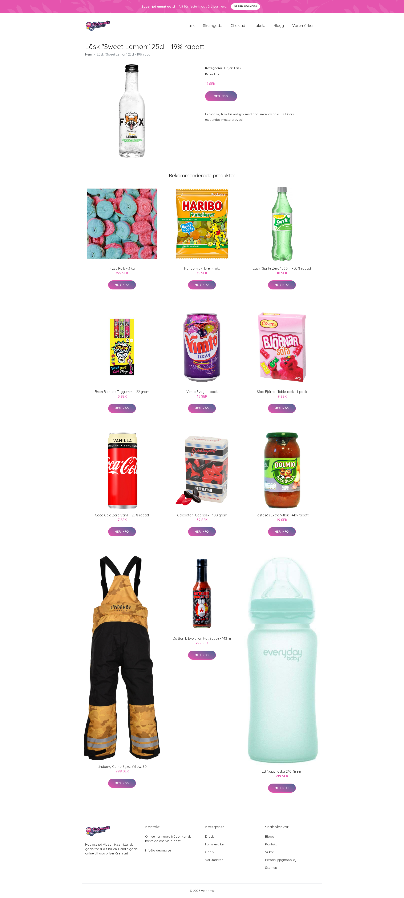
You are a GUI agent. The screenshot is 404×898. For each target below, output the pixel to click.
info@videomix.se (158, 850)
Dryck (228, 68)
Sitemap (271, 868)
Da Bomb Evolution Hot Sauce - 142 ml (202, 638)
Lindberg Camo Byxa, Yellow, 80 (122, 766)
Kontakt (271, 844)
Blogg (279, 25)
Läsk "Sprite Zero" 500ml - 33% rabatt (282, 268)
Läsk (190, 25)
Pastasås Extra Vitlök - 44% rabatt (282, 515)
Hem (88, 54)
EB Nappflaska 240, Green (282, 771)
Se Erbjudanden (245, 6)
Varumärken (303, 25)
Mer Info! (221, 96)
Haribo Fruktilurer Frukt (202, 268)
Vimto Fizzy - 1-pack (202, 392)
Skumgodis (212, 25)
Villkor (269, 852)
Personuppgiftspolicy (280, 860)
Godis (209, 852)
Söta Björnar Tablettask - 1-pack (282, 392)
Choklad (238, 25)
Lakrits (259, 25)
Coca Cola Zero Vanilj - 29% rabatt (122, 515)
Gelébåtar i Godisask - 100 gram (202, 515)
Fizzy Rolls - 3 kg (122, 268)
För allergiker (215, 844)
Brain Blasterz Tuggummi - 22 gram (122, 392)
